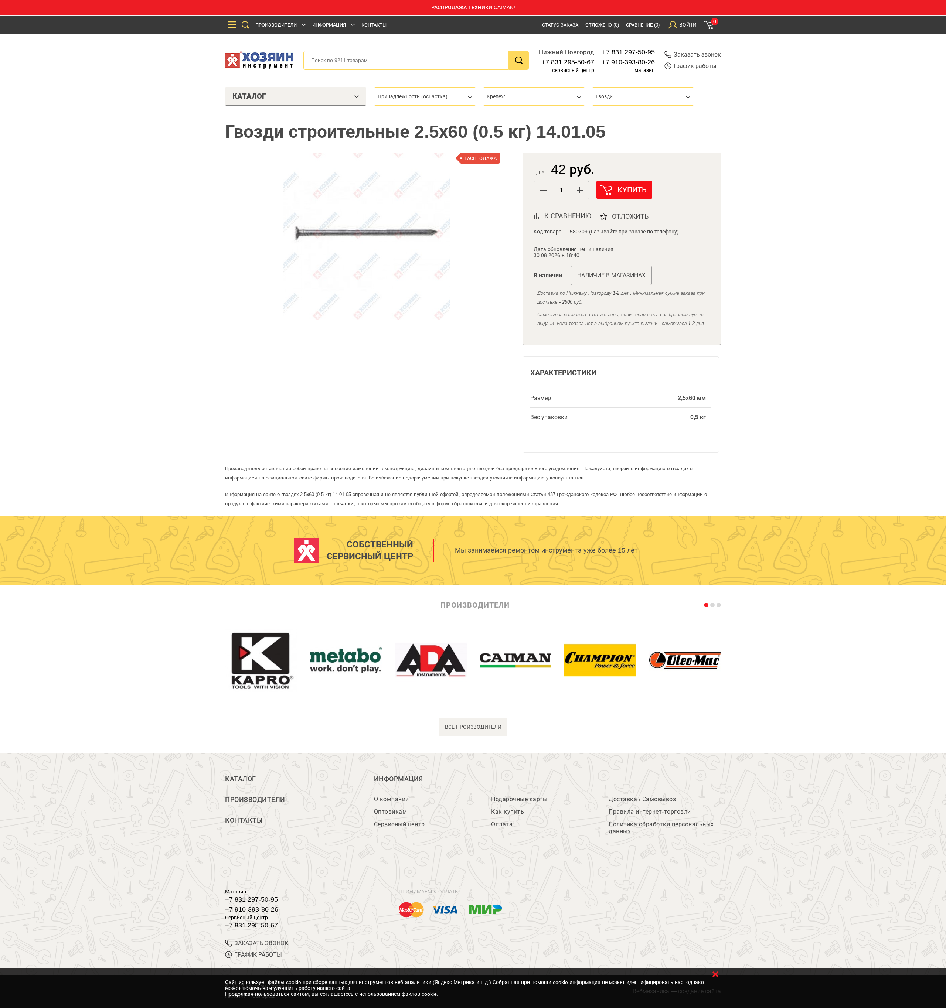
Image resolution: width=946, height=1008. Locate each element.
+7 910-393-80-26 (628, 62)
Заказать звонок (697, 54)
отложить (630, 216)
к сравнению (567, 216)
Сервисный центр (399, 824)
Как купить (507, 812)
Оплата (502, 824)
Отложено (602, 25)
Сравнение (643, 25)
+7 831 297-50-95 (628, 52)
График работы (695, 66)
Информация (329, 25)
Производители (276, 25)
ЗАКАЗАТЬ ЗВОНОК (261, 943)
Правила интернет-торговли (650, 812)
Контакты (374, 25)
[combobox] (425, 96)
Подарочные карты (519, 799)
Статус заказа (560, 25)
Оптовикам (390, 812)
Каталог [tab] (249, 96)
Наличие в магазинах (611, 275)
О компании (391, 799)
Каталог (240, 779)
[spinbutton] (561, 190)
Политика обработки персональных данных (661, 827)
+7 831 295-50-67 (567, 62)
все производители (473, 727)
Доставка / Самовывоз (642, 799)
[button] (580, 190)
